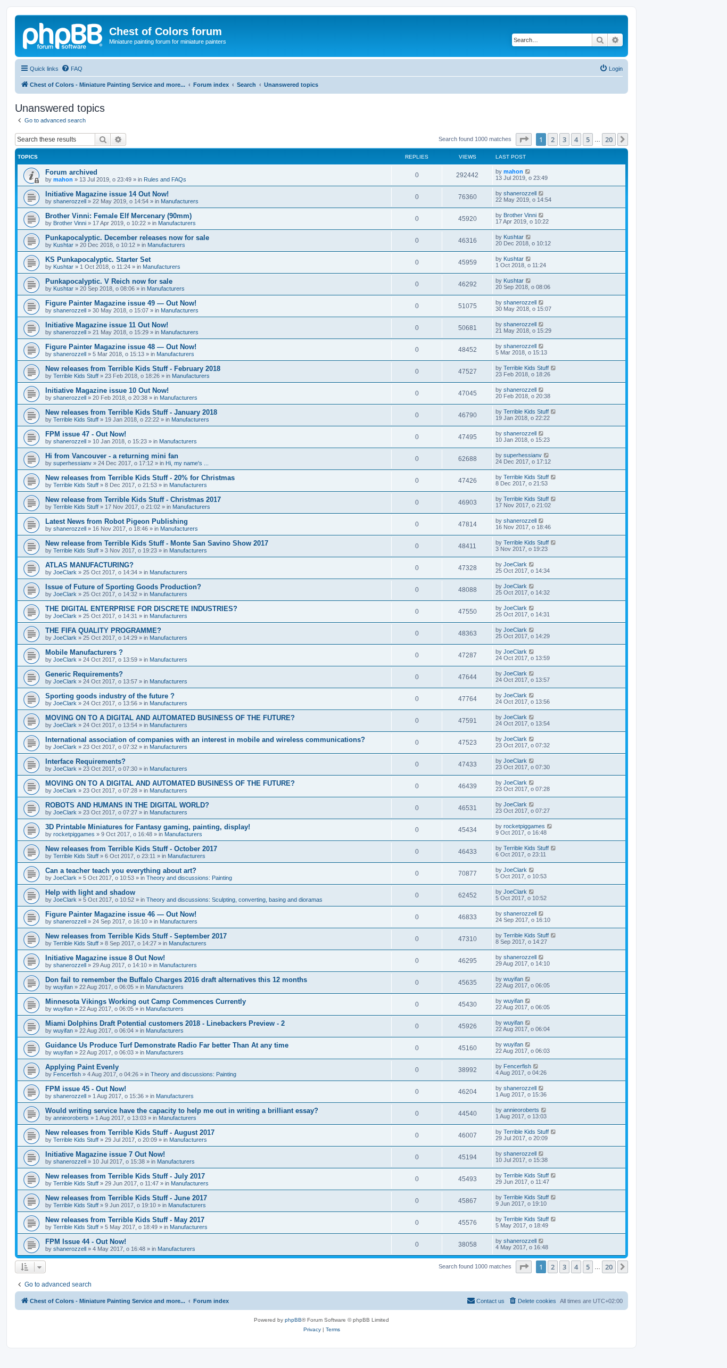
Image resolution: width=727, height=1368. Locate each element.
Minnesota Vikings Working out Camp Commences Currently (145, 1002)
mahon (63, 179)
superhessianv (72, 463)
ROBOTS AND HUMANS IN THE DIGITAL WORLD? (127, 805)
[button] (524, 139)
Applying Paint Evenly (82, 1067)
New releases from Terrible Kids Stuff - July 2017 (125, 1176)
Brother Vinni (69, 223)
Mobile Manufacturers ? (84, 652)
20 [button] (609, 139)
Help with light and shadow (90, 892)
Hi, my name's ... (187, 463)
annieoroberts (71, 1118)
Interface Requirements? (85, 761)
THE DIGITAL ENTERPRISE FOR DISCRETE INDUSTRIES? (141, 609)
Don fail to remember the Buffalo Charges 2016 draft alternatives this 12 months (176, 980)
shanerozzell (69, 201)
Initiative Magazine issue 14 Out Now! (107, 194)
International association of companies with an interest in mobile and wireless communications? (205, 740)
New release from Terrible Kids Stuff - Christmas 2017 (133, 500)
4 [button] (576, 139)
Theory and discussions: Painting (189, 878)
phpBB (293, 1320)
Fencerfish (67, 1074)
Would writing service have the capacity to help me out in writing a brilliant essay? (181, 1111)
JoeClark (65, 572)
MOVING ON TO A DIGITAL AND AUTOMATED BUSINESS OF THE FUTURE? (170, 718)
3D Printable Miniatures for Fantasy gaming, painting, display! (147, 827)
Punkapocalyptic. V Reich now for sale (108, 281)
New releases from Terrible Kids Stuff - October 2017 (131, 849)
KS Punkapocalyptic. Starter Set (98, 259)
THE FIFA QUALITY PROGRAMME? (103, 630)
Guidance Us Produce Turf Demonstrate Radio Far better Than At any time (166, 1045)
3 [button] (564, 139)
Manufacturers (180, 201)
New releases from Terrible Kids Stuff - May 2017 (124, 1220)
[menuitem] (71, 68)
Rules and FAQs (165, 179)
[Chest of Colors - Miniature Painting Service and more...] (63, 35)
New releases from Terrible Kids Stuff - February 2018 (132, 369)
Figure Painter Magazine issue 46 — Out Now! (120, 914)
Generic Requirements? (84, 674)
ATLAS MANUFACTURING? (89, 565)
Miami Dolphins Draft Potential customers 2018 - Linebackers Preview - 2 (165, 1023)
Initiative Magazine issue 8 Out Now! (105, 958)
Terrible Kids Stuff (75, 376)
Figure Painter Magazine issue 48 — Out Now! (120, 347)
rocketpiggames (74, 834)
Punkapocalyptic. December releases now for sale (127, 238)
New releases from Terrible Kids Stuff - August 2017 (129, 1132)
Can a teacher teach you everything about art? (120, 871)
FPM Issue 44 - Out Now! (85, 1242)
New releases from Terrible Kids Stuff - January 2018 (131, 412)
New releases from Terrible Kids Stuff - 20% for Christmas (140, 478)
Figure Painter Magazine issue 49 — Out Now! (120, 303)
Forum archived (71, 172)
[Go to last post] (528, 171)
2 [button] (553, 139)
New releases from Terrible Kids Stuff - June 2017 (126, 1198)
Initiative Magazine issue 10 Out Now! (107, 390)
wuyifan (63, 987)
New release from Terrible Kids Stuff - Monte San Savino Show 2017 (156, 543)
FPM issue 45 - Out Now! (85, 1089)
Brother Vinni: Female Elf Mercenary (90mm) (118, 216)
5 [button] (588, 139)
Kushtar (63, 245)
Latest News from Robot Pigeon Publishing (116, 521)
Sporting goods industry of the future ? (110, 696)
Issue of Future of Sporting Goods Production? (123, 587)
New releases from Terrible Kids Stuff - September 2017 (136, 936)
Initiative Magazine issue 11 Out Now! (106, 325)
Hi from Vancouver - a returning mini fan (111, 456)
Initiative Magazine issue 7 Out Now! (105, 1154)
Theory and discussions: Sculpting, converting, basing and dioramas (234, 899)
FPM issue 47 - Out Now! (85, 434)
